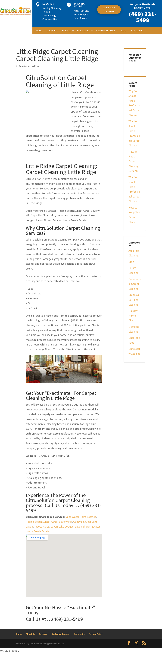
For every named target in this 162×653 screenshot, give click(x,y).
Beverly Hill (65, 521)
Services (66, 30)
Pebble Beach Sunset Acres (42, 521)
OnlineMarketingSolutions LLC (47, 643)
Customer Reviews (105, 30)
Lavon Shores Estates (87, 526)
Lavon (29, 526)
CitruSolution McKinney (30, 66)
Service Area (83, 30)
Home (39, 30)
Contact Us (137, 30)
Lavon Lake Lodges (62, 526)
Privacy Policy (96, 634)
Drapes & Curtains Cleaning (133, 299)
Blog (123, 30)
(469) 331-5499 (143, 17)
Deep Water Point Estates (80, 517)
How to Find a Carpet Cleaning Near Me (133, 161)
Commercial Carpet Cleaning (134, 283)
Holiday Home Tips (132, 315)
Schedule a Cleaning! (109, 9)
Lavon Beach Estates (38, 531)
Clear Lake (91, 521)
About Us (52, 30)
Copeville (78, 521)
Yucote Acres (41, 526)
